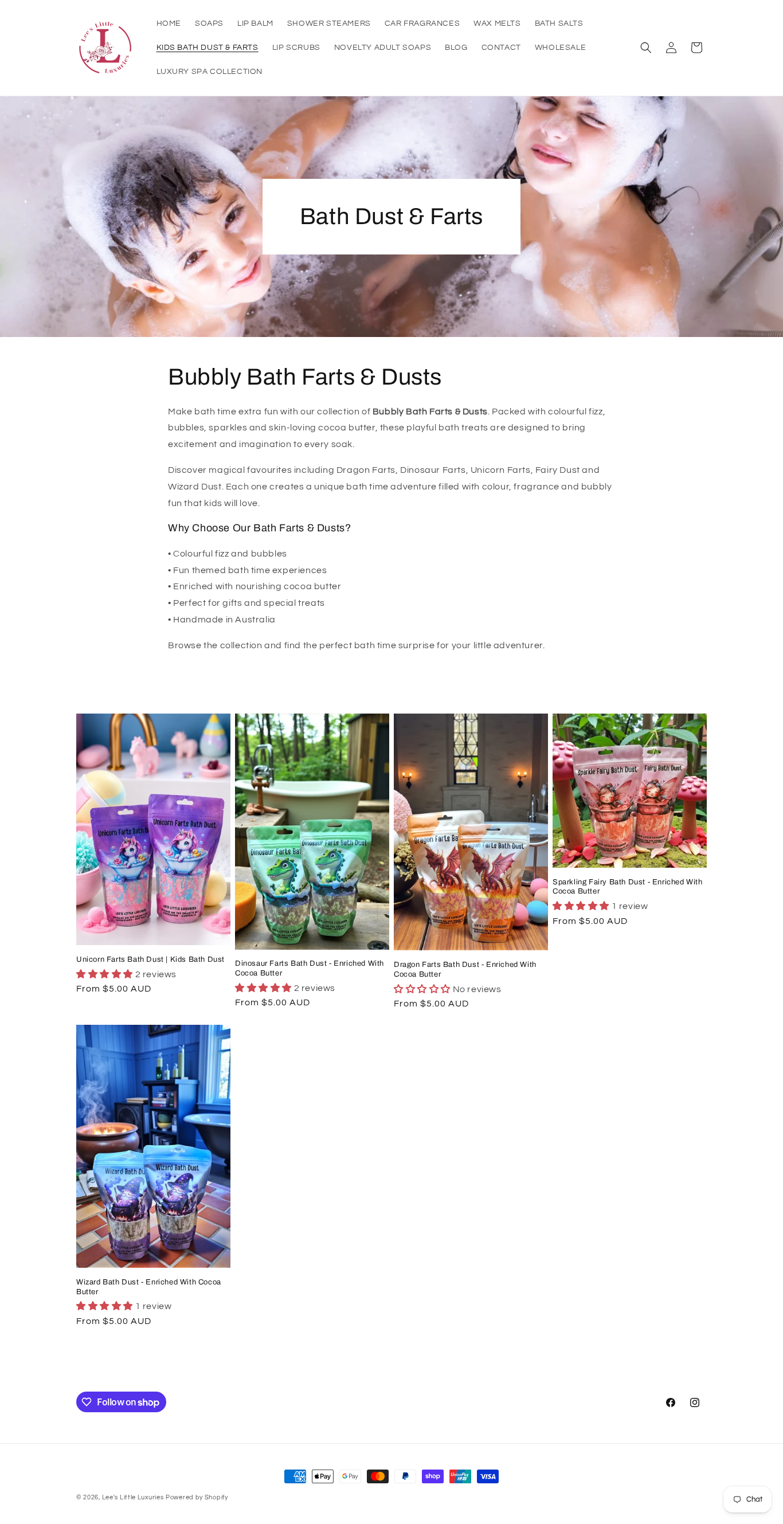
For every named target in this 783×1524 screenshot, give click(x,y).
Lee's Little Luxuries (133, 1497)
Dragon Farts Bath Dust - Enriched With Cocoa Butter (465, 969)
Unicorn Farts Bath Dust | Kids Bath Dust (150, 959)
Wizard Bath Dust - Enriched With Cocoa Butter (148, 1287)
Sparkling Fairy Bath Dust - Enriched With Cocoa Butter (628, 887)
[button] (646, 47)
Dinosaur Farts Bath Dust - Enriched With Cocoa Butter (309, 968)
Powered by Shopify (197, 1497)
